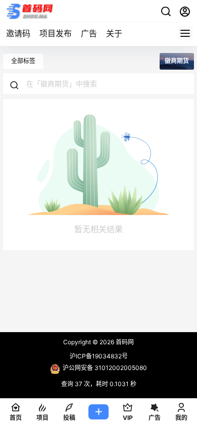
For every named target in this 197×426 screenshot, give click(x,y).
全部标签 (23, 61)
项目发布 (55, 33)
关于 (114, 33)
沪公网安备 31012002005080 (105, 367)
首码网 (124, 342)
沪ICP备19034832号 (99, 356)
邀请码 (18, 33)
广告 (89, 33)
